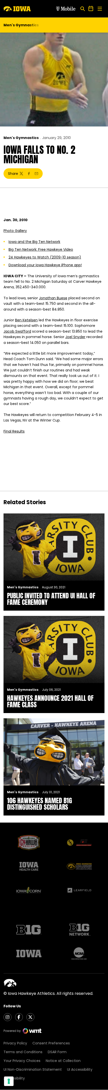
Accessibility (14, 1078)
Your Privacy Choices (22, 1060)
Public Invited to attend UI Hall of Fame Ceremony (51, 599)
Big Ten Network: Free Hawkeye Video (41, 249)
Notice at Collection (63, 1060)
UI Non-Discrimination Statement (33, 1069)
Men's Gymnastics (21, 137)
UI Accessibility (79, 1069)
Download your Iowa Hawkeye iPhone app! (45, 264)
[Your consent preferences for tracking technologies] (9, 1081)
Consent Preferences (51, 1043)
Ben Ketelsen (26, 320)
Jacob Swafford (17, 331)
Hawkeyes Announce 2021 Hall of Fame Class (50, 701)
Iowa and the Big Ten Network (34, 241)
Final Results (14, 431)
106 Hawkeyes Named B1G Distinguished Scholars (39, 803)
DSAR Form (57, 1051)
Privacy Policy (15, 1043)
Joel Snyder (75, 336)
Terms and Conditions (23, 1051)
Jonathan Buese (53, 298)
